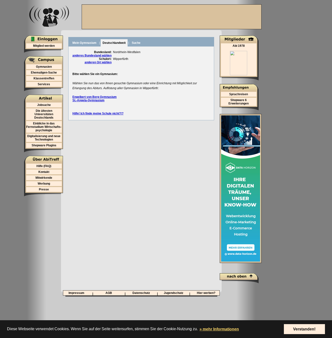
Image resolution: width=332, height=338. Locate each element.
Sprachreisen (238, 94)
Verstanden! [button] (304, 329)
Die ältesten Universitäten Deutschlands (43, 114)
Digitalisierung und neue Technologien (44, 137)
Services (44, 84)
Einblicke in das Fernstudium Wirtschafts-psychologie (43, 127)
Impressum (76, 293)
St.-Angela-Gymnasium (88, 100)
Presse (44, 189)
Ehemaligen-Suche (44, 72)
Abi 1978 (239, 45)
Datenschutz (141, 293)
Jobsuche (44, 105)
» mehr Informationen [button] (219, 329)
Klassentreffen (44, 78)
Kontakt (43, 172)
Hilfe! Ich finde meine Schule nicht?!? (97, 113)
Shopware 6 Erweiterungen (238, 101)
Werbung (44, 183)
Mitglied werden (44, 45)
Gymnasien (44, 66)
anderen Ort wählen (98, 62)
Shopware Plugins (44, 145)
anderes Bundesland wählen (92, 55)
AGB (108, 293)
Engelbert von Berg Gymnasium (94, 97)
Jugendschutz (173, 293)
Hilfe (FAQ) (43, 166)
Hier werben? (206, 293)
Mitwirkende (43, 177)
